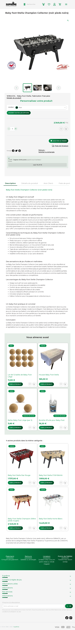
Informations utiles (10, 584)
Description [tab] (10, 183)
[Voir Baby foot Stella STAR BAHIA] (53, 465)
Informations (7, 588)
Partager (13, 150)
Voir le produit (15, 384)
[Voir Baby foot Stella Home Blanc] (53, 509)
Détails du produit (14, 98)
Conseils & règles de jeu (12, 580)
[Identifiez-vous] (54, 4)
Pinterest (19, 150)
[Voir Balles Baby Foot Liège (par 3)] (22, 409)
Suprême (6, 576)
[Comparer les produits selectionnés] (43, 4)
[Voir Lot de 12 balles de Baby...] (22, 365)
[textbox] (20, 107)
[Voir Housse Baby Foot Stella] (53, 365)
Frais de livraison (61, 146)
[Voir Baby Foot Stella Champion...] (22, 509)
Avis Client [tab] (48, 183)
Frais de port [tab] (64, 183)
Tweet (16, 150)
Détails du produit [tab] (29, 183)
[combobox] (41, 107)
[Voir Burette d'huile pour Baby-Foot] (53, 409)
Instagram (71, 618)
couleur (11, 107)
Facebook (67, 618)
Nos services (7, 592)
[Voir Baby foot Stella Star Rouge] (22, 465)
